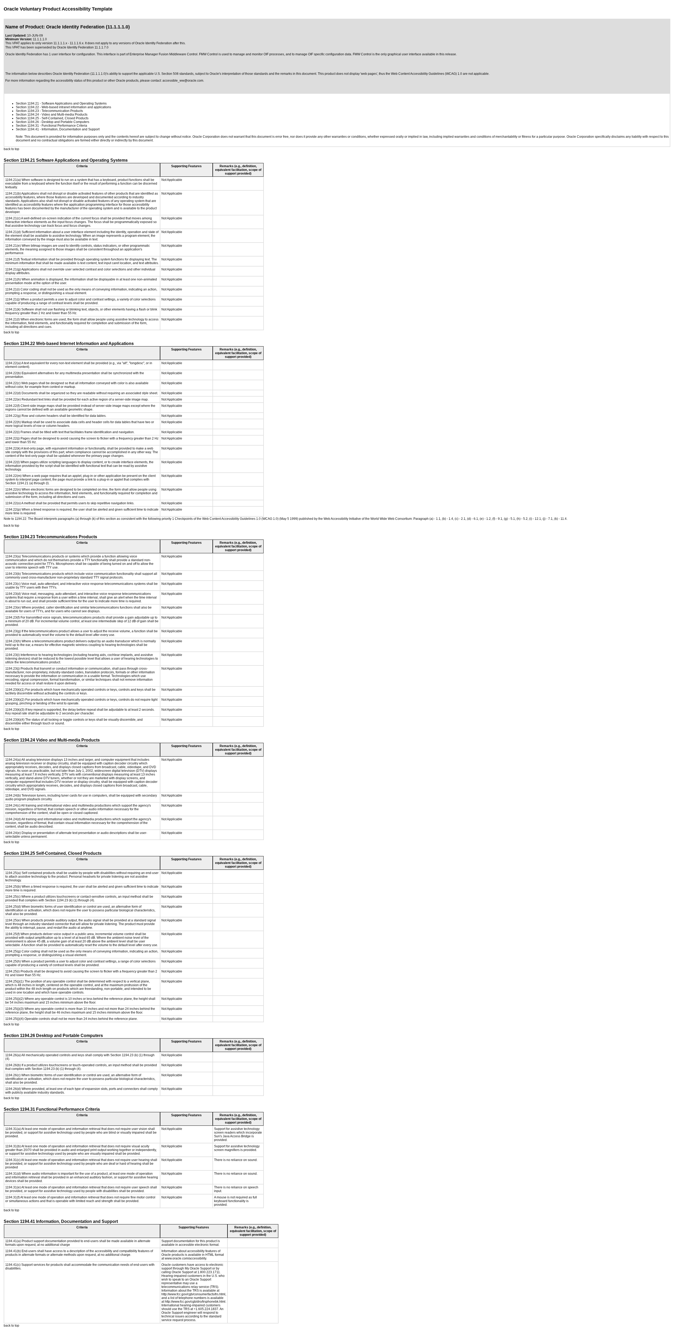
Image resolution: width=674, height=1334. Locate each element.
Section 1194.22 (27, 107)
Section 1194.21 (27, 103)
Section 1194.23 (27, 111)
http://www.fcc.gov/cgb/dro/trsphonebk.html (195, 1301)
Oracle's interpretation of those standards (239, 74)
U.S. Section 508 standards (174, 74)
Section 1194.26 (27, 122)
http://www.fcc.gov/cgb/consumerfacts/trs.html (193, 1294)
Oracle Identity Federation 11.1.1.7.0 (82, 47)
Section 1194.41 (27, 129)
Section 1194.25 (27, 118)
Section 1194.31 (27, 125)
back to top (11, 149)
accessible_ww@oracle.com (182, 80)
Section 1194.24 (27, 114)
